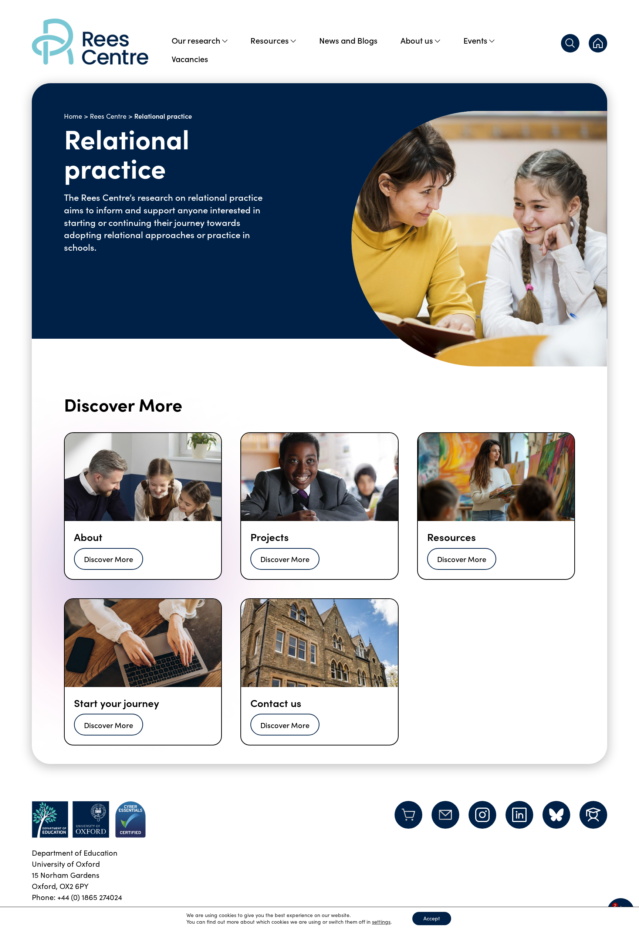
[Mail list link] (445, 819)
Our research (196, 40)
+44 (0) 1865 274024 (89, 897)
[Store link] (408, 819)
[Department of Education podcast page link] (593, 815)
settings (381, 922)
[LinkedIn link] (519, 815)
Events (475, 40)
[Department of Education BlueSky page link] (556, 815)
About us (416, 40)
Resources (269, 40)
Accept (431, 918)
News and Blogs (348, 40)
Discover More (108, 559)
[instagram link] (482, 815)
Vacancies (190, 58)
